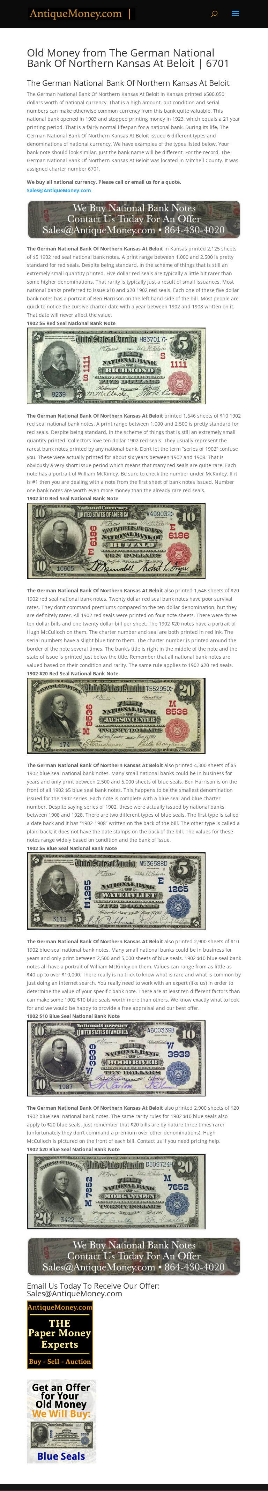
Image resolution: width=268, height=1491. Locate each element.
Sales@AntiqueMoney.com (59, 190)
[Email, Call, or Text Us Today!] (134, 220)
